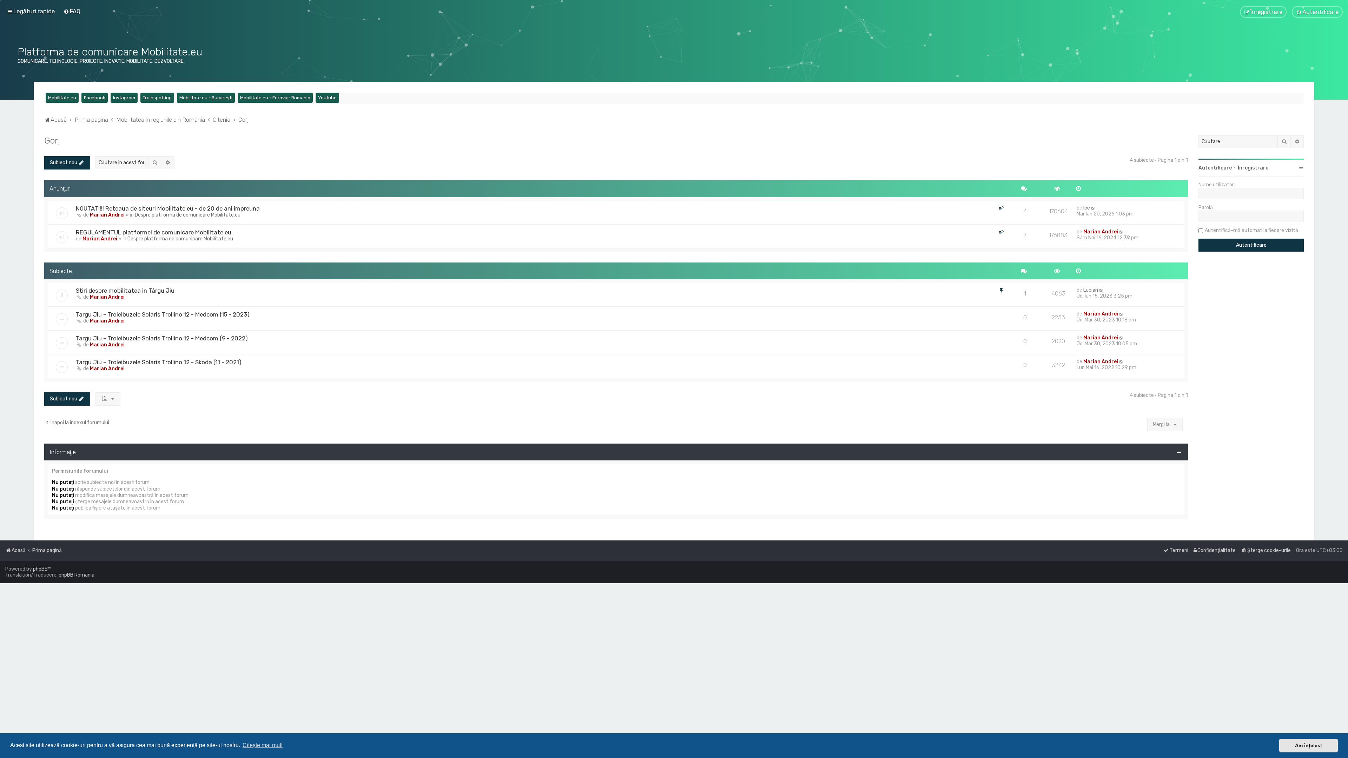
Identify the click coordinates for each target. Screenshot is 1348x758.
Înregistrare (1253, 168)
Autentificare (1215, 168)
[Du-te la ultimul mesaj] (1093, 208)
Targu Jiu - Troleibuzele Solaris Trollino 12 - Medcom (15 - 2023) (163, 314)
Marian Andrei (107, 215)
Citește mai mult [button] (263, 745)
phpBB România (76, 575)
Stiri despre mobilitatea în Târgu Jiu (125, 290)
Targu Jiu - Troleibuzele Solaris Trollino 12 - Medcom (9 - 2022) (162, 338)
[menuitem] (72, 11)
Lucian (1090, 290)
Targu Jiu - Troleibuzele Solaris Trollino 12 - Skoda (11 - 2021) (159, 362)
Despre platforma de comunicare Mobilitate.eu (187, 215)
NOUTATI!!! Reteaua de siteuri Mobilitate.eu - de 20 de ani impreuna (168, 208)
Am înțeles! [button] (1308, 745)
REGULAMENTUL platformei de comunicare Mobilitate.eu (153, 232)
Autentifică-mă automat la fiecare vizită (1251, 230)
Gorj (52, 140)
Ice (1086, 208)
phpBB (40, 569)
